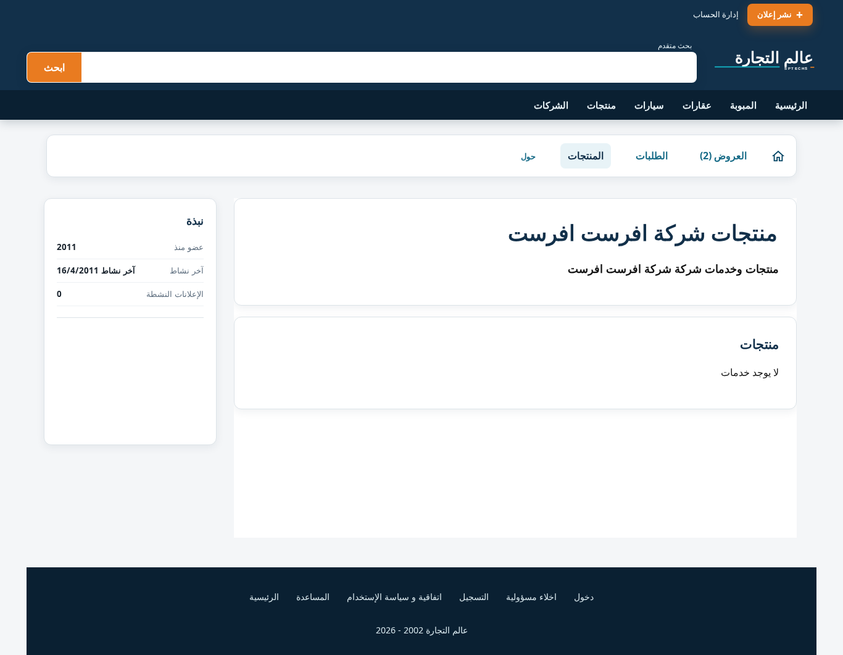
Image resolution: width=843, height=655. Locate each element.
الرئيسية (791, 105)
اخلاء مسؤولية (531, 597)
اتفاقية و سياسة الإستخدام (394, 597)
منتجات (601, 105)
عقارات (697, 105)
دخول (584, 597)
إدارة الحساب (716, 14)
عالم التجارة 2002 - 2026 (422, 630)
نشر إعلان (774, 14)
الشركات (551, 105)
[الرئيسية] (778, 156)
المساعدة (313, 597)
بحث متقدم (675, 45)
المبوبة (743, 105)
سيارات (649, 105)
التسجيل (474, 597)
